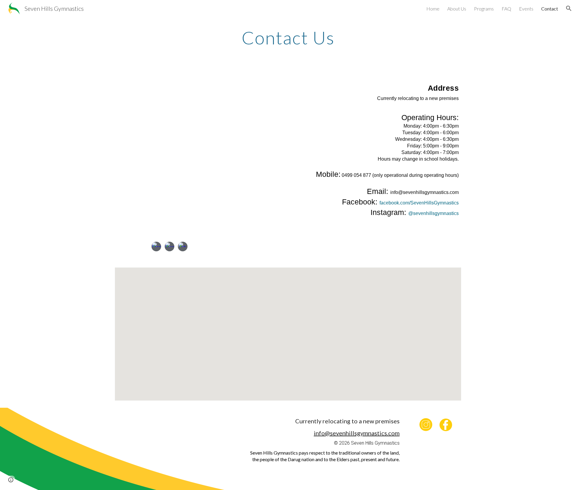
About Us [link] (456, 8)
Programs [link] (484, 8)
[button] (569, 8)
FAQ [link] (506, 8)
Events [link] (526, 8)
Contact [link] (549, 8)
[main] (288, 37)
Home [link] (433, 8)
